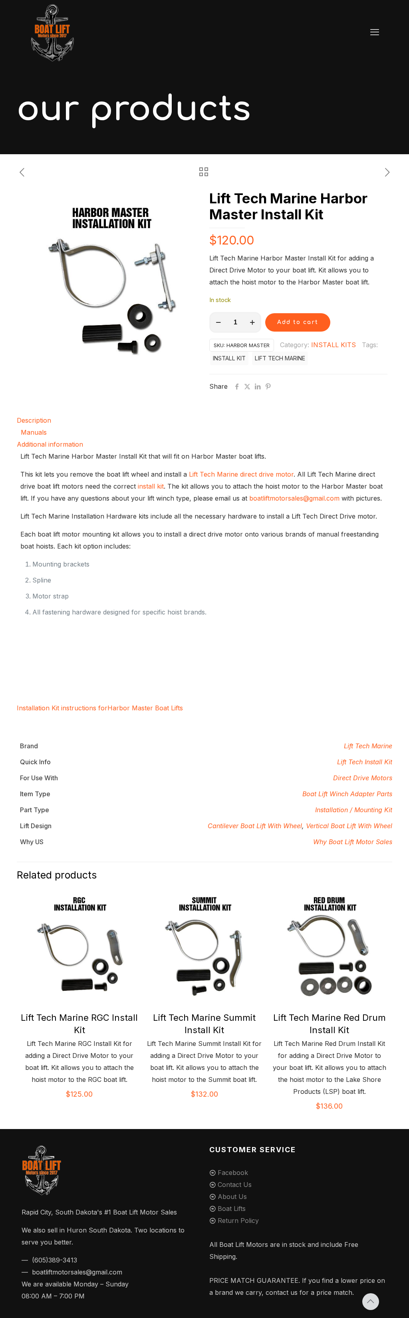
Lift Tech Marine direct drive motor (241, 474)
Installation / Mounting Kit (353, 810)
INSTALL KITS (333, 345)
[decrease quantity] (218, 322)
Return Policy (238, 1221)
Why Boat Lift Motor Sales (352, 842)
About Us (232, 1197)
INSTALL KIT (229, 358)
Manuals (34, 432)
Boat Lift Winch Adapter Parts (347, 794)
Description (34, 420)
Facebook (233, 1173)
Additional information (50, 444)
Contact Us (235, 1185)
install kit (151, 486)
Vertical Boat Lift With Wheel (349, 826)
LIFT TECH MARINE (280, 358)
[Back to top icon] (370, 1301)
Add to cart (297, 322)
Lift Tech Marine (368, 746)
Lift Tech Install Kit (364, 762)
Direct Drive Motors (362, 778)
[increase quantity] (252, 322)
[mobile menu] (374, 32)
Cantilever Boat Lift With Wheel (255, 826)
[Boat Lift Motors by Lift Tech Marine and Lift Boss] (52, 32)
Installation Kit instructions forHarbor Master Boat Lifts (100, 708)
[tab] (204, 420)
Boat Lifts (232, 1209)
